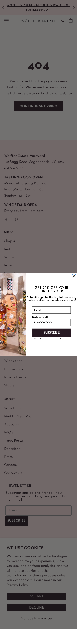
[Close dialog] (74, 276)
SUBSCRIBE (51, 332)
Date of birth (40, 317)
